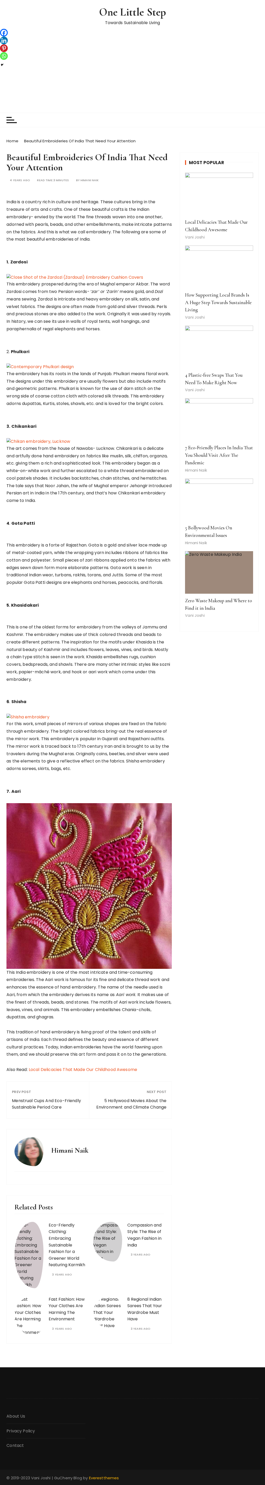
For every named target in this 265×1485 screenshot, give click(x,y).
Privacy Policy (20, 1431)
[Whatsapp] (4, 56)
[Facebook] (4, 33)
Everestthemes (104, 1478)
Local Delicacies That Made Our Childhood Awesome (83, 1070)
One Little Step (132, 12)
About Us (15, 1416)
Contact (15, 1445)
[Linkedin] (4, 40)
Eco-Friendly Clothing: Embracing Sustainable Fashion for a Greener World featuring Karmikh (67, 1245)
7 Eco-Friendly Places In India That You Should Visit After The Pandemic (219, 455)
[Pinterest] (4, 48)
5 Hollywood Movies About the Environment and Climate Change (131, 1104)
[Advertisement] (132, 74)
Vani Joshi (195, 237)
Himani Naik (89, 180)
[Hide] (2, 65)
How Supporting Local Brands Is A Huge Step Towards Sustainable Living (218, 302)
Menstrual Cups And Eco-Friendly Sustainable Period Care (46, 1104)
